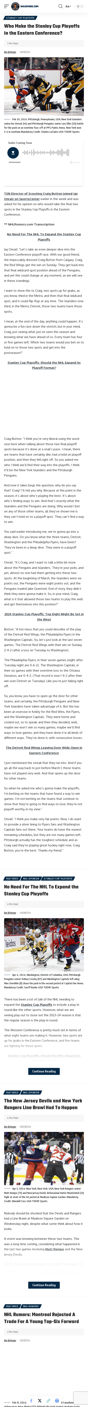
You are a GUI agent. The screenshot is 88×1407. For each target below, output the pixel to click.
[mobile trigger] (7, 6)
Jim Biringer (10, 52)
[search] (60, 6)
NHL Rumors (31, 1306)
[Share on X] (39, 1400)
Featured (12, 878)
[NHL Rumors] (24, 6)
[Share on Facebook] (31, 1400)
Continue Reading (44, 1071)
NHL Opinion (31, 878)
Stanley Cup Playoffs (20, 18)
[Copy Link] (48, 1400)
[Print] (57, 1400)
